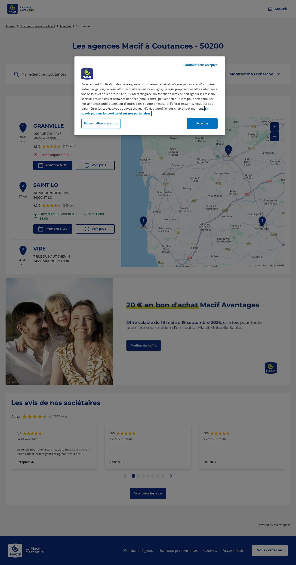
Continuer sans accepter (200, 65)
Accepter (202, 123)
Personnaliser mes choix (101, 123)
